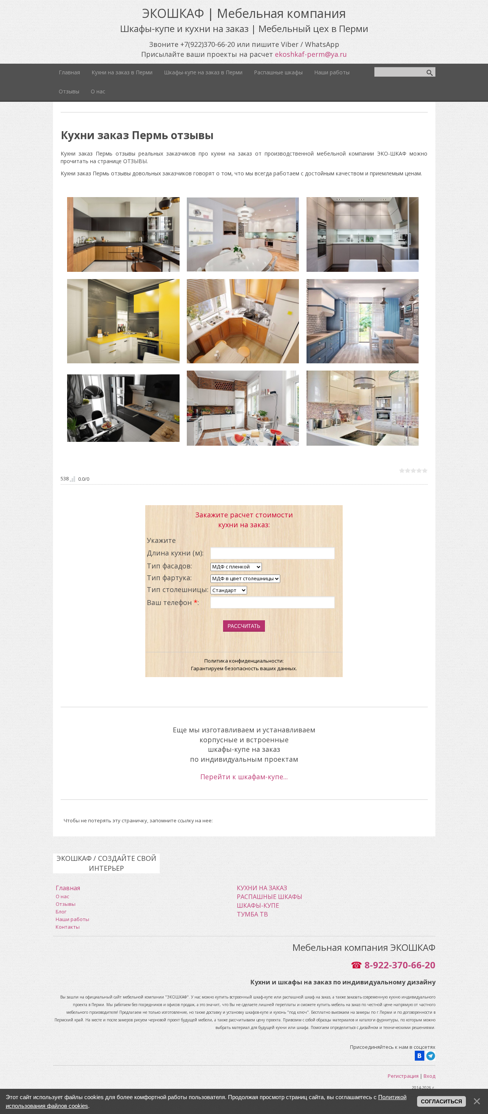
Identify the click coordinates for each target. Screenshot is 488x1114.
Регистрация (403, 1075)
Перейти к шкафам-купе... (244, 776)
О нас (62, 896)
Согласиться (441, 1101)
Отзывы (65, 904)
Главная (68, 888)
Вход (429, 1075)
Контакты (68, 926)
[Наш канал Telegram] (430, 1055)
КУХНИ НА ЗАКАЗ (262, 888)
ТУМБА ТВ (252, 914)
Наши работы (72, 919)
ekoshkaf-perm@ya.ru (311, 54)
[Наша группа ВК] (419, 1055)
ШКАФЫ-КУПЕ (258, 905)
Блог (61, 911)
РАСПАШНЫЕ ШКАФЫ (269, 896)
